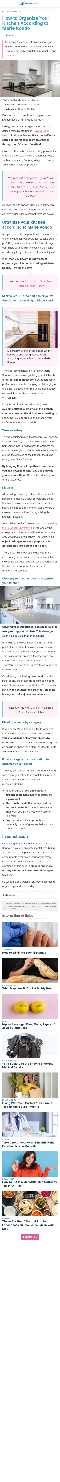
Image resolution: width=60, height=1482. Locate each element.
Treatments (8, 950)
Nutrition (7, 1218)
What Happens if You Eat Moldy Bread (28, 988)
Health (5, 1139)
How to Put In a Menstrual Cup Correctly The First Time (29, 1183)
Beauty (5, 1021)
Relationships (9, 1100)
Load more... (30, 1236)
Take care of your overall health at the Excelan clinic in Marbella (28, 1144)
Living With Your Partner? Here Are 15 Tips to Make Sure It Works (27, 1104)
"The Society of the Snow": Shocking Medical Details (27, 1065)
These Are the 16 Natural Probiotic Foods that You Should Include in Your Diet (28, 1225)
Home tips (16, 11)
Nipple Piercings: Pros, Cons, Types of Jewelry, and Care (28, 1026)
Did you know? (9, 985)
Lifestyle (6, 11)
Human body (8, 1179)
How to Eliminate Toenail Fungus (24, 952)
